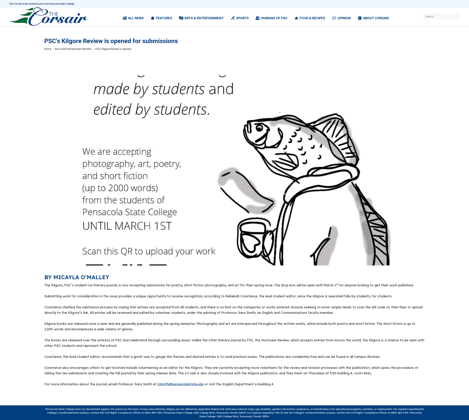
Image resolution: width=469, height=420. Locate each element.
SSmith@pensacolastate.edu (180, 384)
